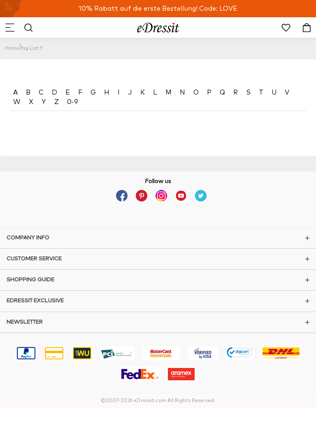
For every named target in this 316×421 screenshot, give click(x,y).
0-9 (72, 102)
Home (12, 48)
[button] (9, 27)
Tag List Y (31, 48)
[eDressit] (158, 27)
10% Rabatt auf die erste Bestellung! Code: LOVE (158, 8)
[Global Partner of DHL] (281, 354)
